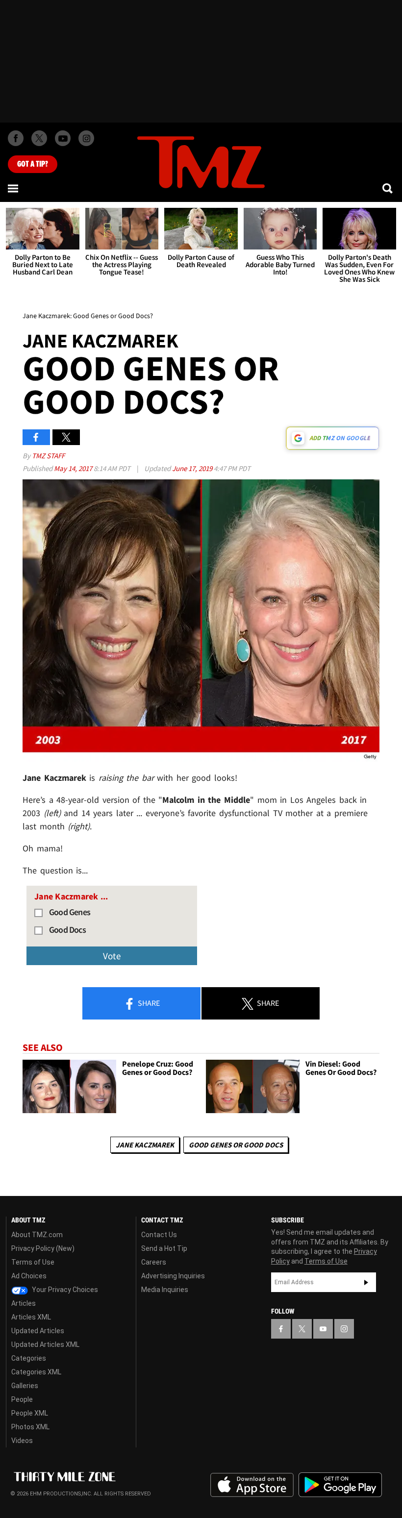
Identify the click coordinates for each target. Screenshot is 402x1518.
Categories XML (36, 1372)
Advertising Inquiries (173, 1276)
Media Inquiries (164, 1290)
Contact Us (159, 1235)
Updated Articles (37, 1331)
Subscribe (366, 1282)
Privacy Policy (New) (43, 1248)
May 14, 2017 (74, 468)
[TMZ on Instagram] (86, 138)
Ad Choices (29, 1276)
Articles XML (31, 1317)
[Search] (388, 188)
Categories (28, 1358)
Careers (153, 1262)
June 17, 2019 (193, 468)
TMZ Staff (48, 455)
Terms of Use (32, 1262)
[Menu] (13, 188)
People (22, 1399)
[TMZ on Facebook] (16, 138)
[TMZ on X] (39, 138)
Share (148, 1003)
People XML (29, 1413)
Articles (23, 1303)
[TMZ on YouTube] (323, 1329)
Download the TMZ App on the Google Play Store (340, 1484)
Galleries (24, 1386)
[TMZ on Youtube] (63, 138)
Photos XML (30, 1427)
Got (32, 164)
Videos (22, 1440)
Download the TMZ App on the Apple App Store (252, 1485)
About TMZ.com (37, 1235)
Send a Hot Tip (164, 1248)
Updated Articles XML (45, 1344)
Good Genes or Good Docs (236, 1144)
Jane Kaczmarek (145, 1144)
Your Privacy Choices (64, 1290)
